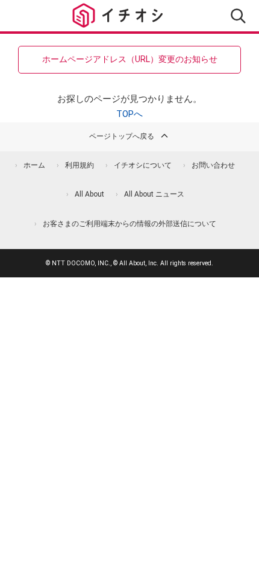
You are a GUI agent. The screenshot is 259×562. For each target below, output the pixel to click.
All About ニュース (154, 194)
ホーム (34, 165)
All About (89, 194)
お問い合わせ (213, 165)
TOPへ (129, 114)
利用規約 (79, 165)
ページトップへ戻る (121, 136)
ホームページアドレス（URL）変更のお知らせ (129, 59)
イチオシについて (143, 165)
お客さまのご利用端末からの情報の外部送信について (129, 223)
